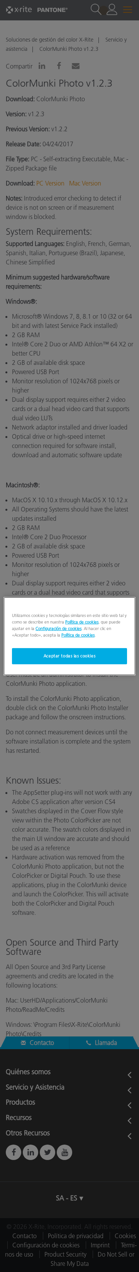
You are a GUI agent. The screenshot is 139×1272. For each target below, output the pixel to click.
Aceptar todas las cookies (69, 656)
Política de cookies (81, 621)
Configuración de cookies (58, 628)
